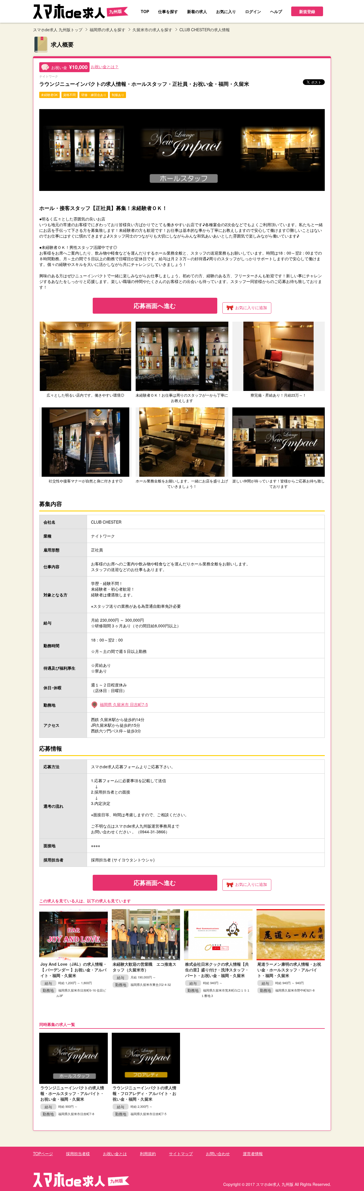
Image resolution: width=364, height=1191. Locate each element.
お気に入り (251, 307)
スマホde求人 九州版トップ (57, 29)
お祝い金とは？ (105, 66)
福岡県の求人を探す (107, 29)
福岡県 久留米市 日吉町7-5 (124, 704)
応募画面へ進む (155, 305)
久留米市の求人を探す (152, 29)
